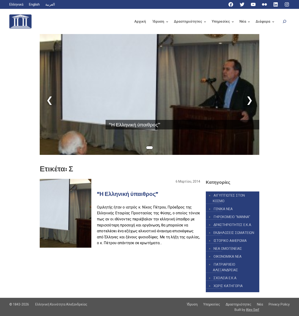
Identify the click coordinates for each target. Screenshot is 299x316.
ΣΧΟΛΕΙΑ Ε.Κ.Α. (225, 278)
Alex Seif (252, 310)
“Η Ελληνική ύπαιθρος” (134, 125)
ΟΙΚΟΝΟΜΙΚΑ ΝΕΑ (228, 256)
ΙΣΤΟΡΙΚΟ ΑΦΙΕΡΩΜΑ (230, 241)
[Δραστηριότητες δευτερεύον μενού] (205, 22)
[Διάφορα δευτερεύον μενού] (273, 22)
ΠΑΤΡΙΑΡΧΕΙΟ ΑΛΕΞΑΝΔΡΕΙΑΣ (225, 267)
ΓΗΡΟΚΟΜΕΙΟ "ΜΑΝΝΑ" (232, 217)
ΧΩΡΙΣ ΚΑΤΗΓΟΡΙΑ (228, 286)
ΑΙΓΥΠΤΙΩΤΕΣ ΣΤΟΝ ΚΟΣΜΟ (229, 198)
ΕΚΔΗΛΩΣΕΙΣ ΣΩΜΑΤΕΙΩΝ (234, 233)
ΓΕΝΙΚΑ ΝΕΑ (223, 209)
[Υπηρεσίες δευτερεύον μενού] (233, 22)
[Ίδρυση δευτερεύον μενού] (167, 22)
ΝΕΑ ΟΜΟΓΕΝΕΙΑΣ (228, 249)
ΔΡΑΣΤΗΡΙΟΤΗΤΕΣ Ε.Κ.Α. (233, 225)
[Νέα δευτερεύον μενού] (249, 22)
